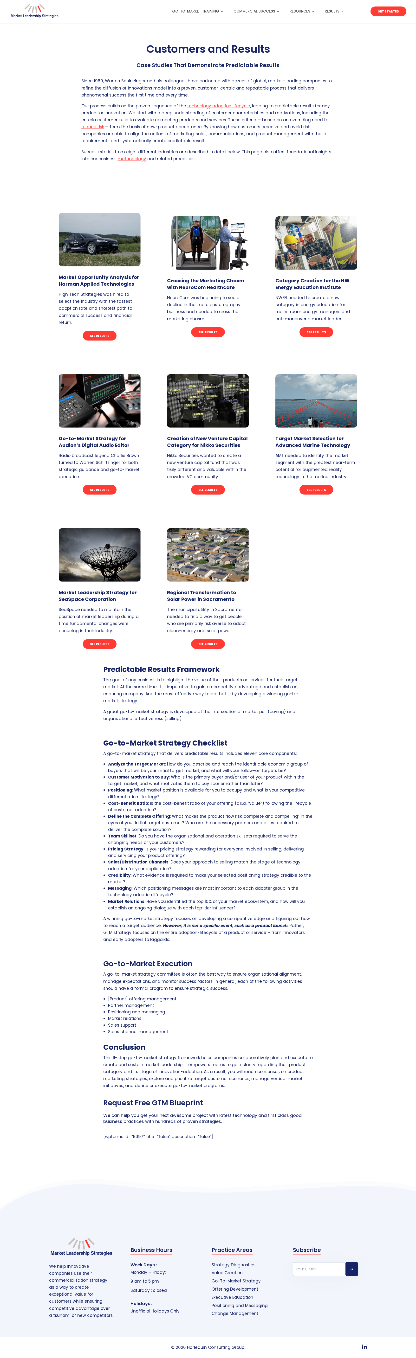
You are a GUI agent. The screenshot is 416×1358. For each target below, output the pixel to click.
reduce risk (92, 127)
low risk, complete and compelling (262, 816)
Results (332, 11)
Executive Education (232, 1297)
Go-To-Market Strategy (236, 1281)
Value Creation (227, 1273)
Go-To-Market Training (195, 11)
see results (208, 332)
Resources (300, 11)
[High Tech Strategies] (31, 11)
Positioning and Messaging (240, 1305)
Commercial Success (254, 11)
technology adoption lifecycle (218, 106)
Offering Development (235, 1289)
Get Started (388, 11)
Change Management (235, 1313)
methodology (132, 159)
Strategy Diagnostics (233, 1265)
